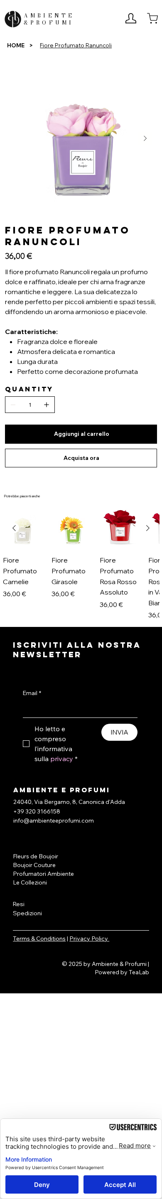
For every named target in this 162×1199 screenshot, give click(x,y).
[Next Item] (145, 138)
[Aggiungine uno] (46, 404)
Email (32, 693)
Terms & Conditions (39, 938)
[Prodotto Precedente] (14, 528)
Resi (19, 904)
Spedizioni (27, 913)
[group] (81, 564)
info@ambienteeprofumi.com (53, 820)
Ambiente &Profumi (49, 19)
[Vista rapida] (23, 528)
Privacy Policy (89, 938)
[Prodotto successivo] (148, 528)
